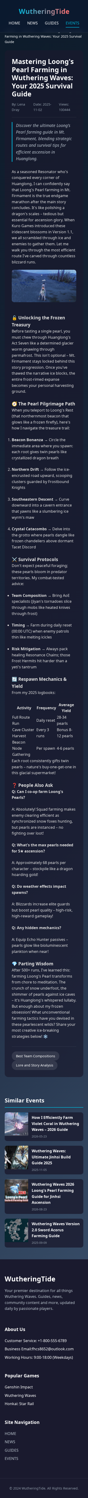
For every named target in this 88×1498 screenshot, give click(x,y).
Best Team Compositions (35, 1056)
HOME (14, 23)
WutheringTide (30, 1278)
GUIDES (52, 23)
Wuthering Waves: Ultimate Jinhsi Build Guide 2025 (51, 1156)
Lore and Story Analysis (34, 1065)
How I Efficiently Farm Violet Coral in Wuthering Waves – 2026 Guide (55, 1123)
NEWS (32, 23)
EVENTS (72, 23)
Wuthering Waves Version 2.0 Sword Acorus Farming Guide (56, 1229)
